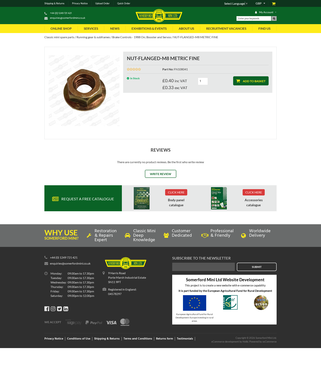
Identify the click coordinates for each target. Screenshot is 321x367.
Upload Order (102, 3)
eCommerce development (225, 341)
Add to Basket (254, 81)
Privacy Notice (80, 3)
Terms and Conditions (138, 339)
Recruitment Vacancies (226, 28)
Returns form (164, 339)
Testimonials (185, 339)
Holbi (245, 341)
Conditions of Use (78, 339)
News (114, 28)
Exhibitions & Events (149, 28)
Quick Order (123, 3)
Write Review (160, 174)
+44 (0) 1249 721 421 (61, 13)
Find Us (264, 28)
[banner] (142, 198)
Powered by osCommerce (263, 341)
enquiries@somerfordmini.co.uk (67, 18)
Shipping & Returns (54, 3)
